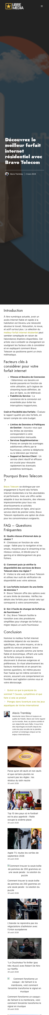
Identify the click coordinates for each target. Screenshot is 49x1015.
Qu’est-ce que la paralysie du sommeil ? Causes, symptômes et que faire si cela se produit (23, 694)
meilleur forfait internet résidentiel (21, 332)
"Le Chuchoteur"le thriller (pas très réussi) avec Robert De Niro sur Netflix (24, 965)
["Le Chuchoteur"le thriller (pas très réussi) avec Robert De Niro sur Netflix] (24, 957)
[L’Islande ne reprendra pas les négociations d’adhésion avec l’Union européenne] (24, 918)
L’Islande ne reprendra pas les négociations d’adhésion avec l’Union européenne (23, 926)
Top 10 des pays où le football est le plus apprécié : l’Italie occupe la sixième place (23, 816)
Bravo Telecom (11, 486)
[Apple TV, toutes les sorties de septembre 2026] (24, 847)
